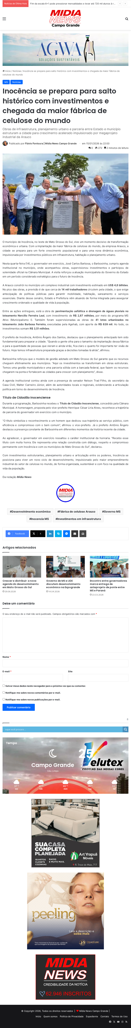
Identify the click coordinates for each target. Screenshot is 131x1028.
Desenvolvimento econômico (31, 511)
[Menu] (4, 20)
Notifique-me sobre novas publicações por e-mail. (32, 699)
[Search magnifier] (125, 729)
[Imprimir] (82, 533)
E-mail (7, 671)
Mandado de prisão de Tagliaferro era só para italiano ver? (61, 3)
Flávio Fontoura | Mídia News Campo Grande (51, 143)
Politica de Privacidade (72, 1016)
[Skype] (58, 533)
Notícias (17, 71)
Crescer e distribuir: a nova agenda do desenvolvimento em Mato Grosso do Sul (21, 584)
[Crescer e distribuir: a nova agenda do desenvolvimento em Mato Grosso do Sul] (22, 567)
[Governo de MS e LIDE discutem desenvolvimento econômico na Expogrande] (65, 567)
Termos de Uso (119, 1016)
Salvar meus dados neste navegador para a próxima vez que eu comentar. (45, 686)
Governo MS (112, 511)
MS (6, 82)
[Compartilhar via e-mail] (74, 533)
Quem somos (50, 1016)
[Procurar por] (126, 20)
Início (8, 71)
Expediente (92, 1016)
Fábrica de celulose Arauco (77, 511)
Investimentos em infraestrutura (79, 519)
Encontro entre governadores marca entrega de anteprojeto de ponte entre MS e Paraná (108, 585)
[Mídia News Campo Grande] (65, 19)
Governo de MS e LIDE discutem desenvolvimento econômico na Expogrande (63, 584)
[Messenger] (66, 533)
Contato (104, 1016)
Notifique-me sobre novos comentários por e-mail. (33, 692)
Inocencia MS (40, 519)
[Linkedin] (50, 533)
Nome (7, 657)
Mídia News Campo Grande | (94, 1011)
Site (70, 671)
